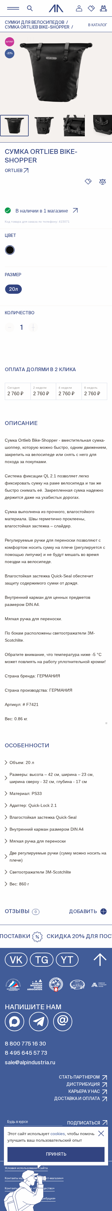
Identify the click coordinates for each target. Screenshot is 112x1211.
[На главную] (56, 8)
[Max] (14, 1021)
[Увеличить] (33, 327)
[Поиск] (29, 8)
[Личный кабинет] (79, 8)
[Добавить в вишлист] (88, 181)
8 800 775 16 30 (25, 1044)
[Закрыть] (101, 1133)
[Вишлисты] (91, 8)
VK (16, 960)
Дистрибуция (83, 1084)
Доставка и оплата (77, 1099)
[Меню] (13, 8)
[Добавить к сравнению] (102, 181)
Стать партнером (79, 1077)
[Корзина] (103, 8)
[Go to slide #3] (74, 125)
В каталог (97, 25)
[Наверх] (100, 960)
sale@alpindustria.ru (30, 1062)
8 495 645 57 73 (26, 1053)
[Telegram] (38, 1021)
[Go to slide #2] (44, 125)
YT (67, 960)
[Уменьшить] (9, 327)
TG (41, 960)
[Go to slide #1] (14, 125)
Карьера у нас (84, 1092)
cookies (57, 1133)
